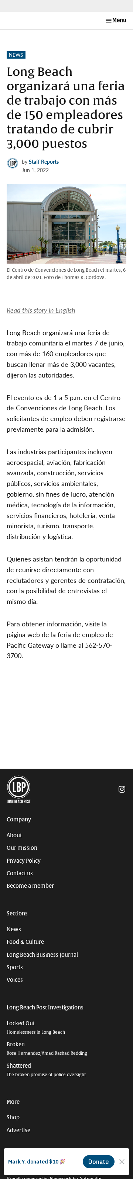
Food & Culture (25, 942)
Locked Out (36, 1027)
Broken (47, 1048)
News (16, 55)
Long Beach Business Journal (42, 955)
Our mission (22, 848)
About (14, 835)
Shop (13, 1117)
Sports (15, 967)
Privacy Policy (24, 861)
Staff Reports (44, 161)
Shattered (46, 1070)
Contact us (20, 873)
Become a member (30, 886)
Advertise (18, 1130)
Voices (15, 980)
